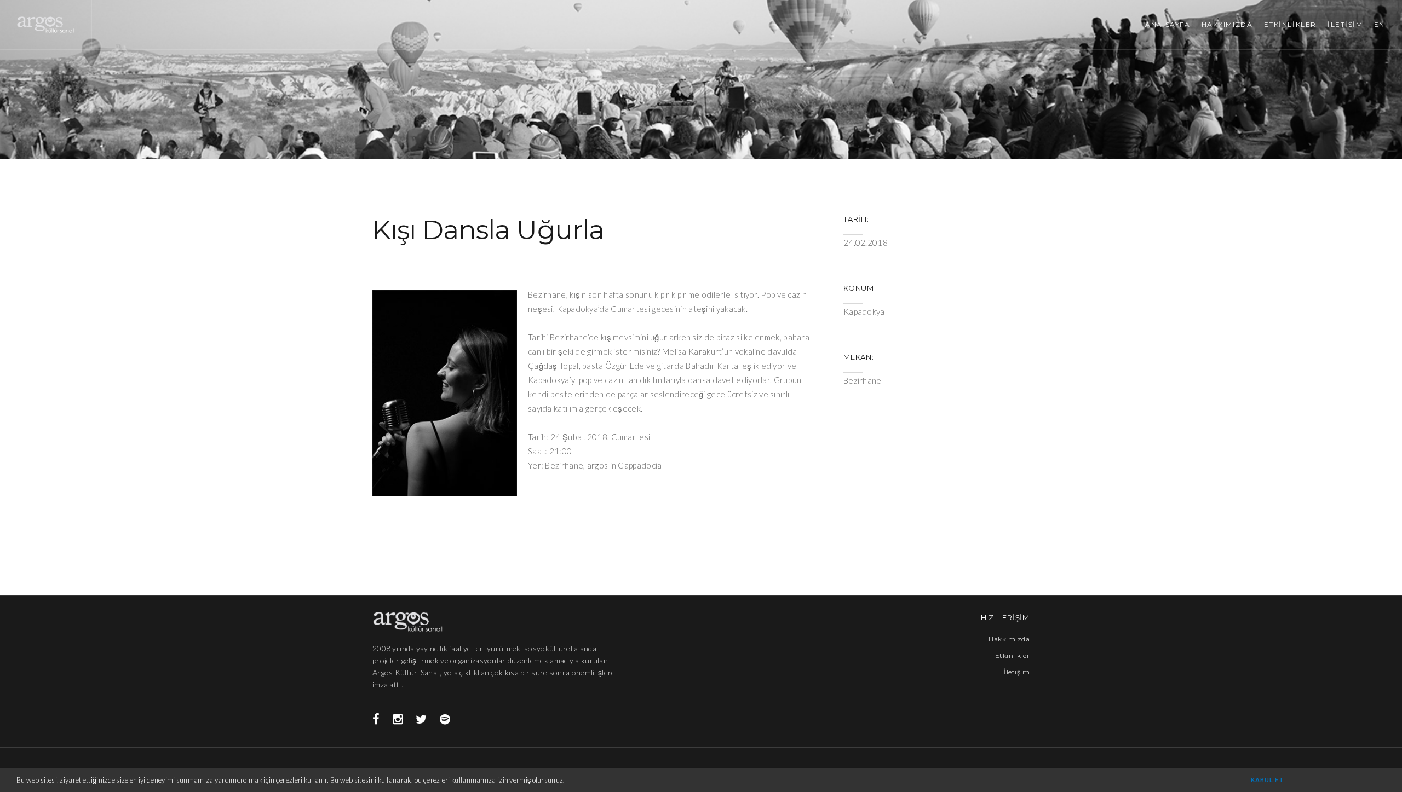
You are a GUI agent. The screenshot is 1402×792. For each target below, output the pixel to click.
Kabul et (1267, 779)
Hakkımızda (1009, 639)
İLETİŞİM (1345, 24)
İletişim (1017, 672)
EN (1379, 24)
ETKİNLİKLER (1290, 24)
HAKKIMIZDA (1227, 24)
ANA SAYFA (1167, 24)
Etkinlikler (1012, 655)
